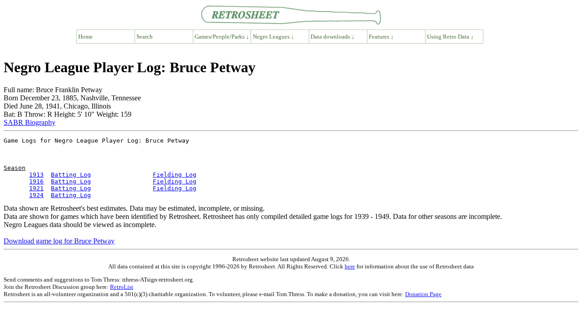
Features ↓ (381, 36)
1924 (36, 195)
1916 (36, 181)
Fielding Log (174, 174)
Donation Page (423, 294)
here (350, 266)
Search (144, 36)
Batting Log (71, 174)
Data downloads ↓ (333, 36)
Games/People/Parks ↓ (222, 36)
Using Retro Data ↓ (450, 36)
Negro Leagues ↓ (273, 36)
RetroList (121, 286)
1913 (36, 174)
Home (85, 36)
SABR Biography (29, 122)
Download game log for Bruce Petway (59, 241)
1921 (36, 188)
